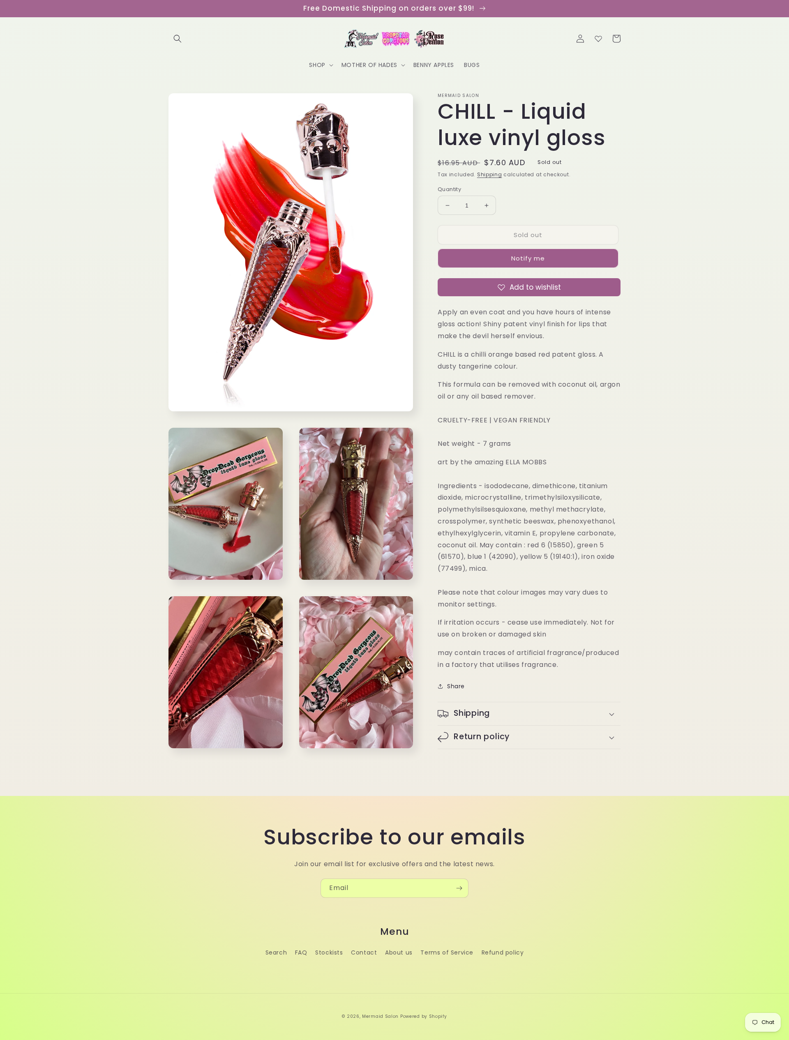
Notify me (528, 258)
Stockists (329, 952)
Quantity (449, 189)
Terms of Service (446, 952)
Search (276, 952)
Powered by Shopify (423, 1016)
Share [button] (456, 686)
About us (399, 952)
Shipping (489, 174)
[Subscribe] (459, 888)
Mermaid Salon (380, 1016)
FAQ (301, 952)
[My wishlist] (598, 39)
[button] (177, 39)
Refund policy (503, 952)
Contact (364, 952)
